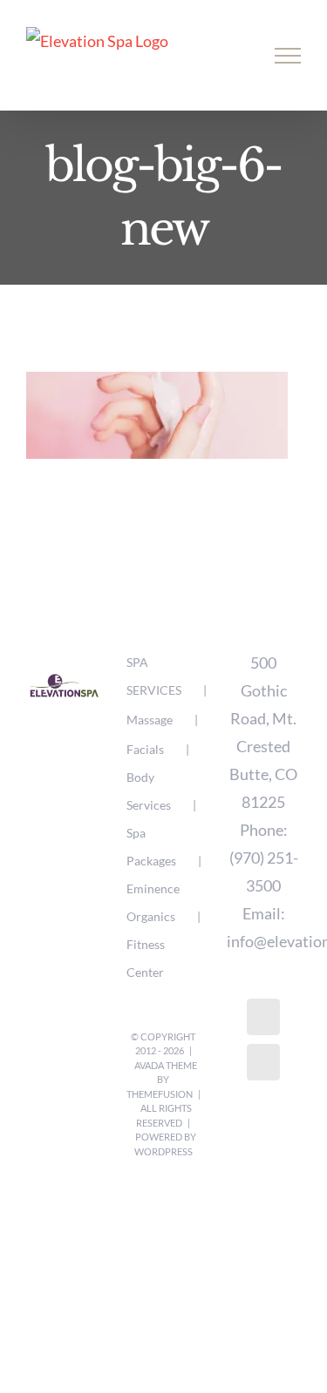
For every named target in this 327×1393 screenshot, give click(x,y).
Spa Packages (151, 846)
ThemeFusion (159, 1094)
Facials (145, 749)
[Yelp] (263, 1062)
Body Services (148, 791)
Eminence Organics (153, 902)
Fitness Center (145, 958)
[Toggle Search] (228, 55)
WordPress (163, 1151)
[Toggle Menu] (288, 56)
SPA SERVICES (153, 676)
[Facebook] (263, 1017)
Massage (149, 719)
